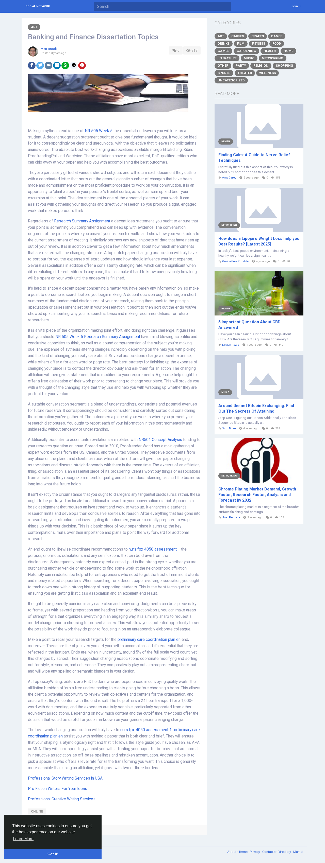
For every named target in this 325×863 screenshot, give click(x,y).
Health (270, 51)
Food (276, 43)
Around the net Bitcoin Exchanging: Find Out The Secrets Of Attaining (256, 408)
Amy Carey (229, 177)
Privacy (255, 852)
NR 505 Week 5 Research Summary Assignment (97, 336)
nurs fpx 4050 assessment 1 (154, 549)
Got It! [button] (52, 854)
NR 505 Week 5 (98, 131)
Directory (285, 852)
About (232, 852)
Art (34, 27)
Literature (227, 58)
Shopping (284, 65)
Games (223, 51)
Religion (260, 65)
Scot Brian (229, 428)
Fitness (258, 43)
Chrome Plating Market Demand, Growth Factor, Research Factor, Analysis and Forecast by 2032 (257, 495)
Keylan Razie (230, 344)
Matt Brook (49, 49)
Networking (272, 58)
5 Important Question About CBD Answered (249, 325)
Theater (245, 73)
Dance (276, 36)
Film (241, 43)
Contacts (269, 852)
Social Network (37, 6)
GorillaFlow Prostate (235, 261)
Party (241, 65)
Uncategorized (231, 80)
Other (223, 65)
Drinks (224, 43)
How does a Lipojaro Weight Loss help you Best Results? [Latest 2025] (258, 241)
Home (288, 51)
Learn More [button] (23, 839)
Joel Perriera (231, 517)
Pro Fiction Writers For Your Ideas (57, 788)
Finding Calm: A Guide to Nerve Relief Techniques (254, 157)
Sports (224, 73)
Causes (237, 36)
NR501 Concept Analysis (160, 439)
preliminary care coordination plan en (149, 639)
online (37, 811)
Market (298, 852)
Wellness (267, 73)
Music (249, 58)
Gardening (246, 51)
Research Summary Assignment (82, 221)
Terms (243, 852)
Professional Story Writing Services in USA (65, 778)
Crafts (257, 36)
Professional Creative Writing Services (61, 799)
